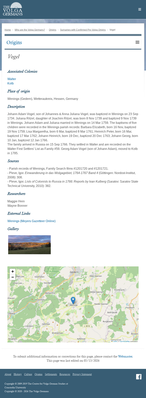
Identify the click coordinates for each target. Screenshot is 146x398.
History (18, 374)
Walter (11, 79)
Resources (65, 374)
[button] (73, 300)
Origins (52, 30)
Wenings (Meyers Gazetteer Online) (31, 221)
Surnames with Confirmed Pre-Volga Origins (83, 30)
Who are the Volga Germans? (30, 30)
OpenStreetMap (125, 341)
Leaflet (115, 341)
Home (8, 30)
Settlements (51, 374)
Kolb (10, 83)
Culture (28, 374)
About (8, 374)
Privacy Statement (82, 374)
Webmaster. (125, 356)
